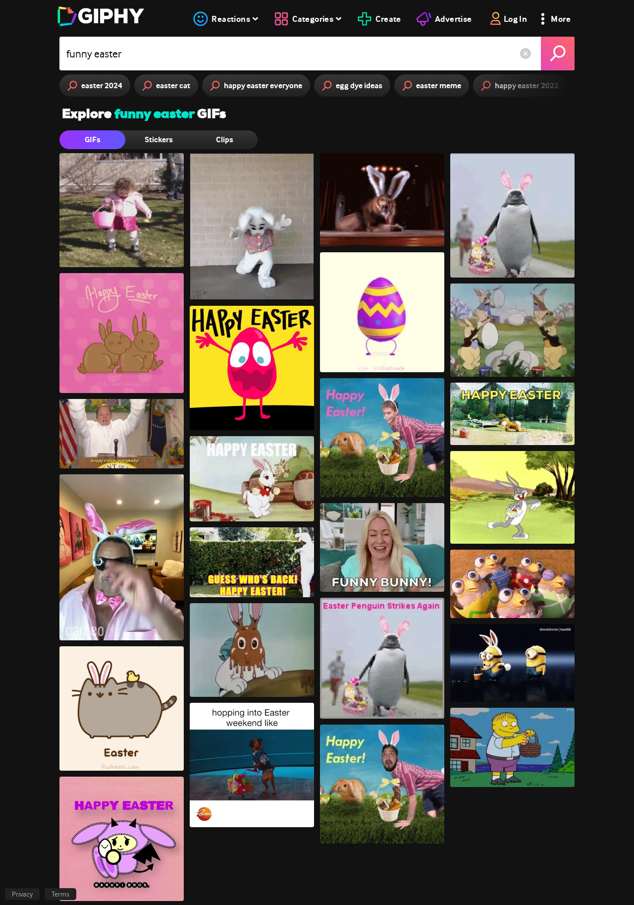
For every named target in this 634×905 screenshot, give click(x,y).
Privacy (22, 894)
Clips (224, 139)
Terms (60, 894)
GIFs (93, 139)
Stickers (159, 139)
